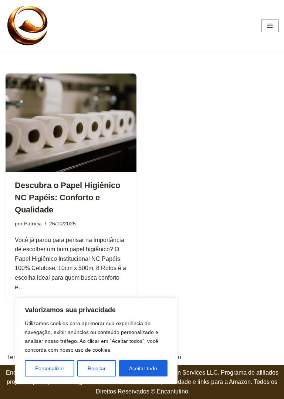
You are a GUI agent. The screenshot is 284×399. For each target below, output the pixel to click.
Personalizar (49, 368)
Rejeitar (97, 368)
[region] (96, 341)
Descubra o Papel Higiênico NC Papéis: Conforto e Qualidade (67, 197)
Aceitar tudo (143, 368)
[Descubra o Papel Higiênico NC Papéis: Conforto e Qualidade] (71, 123)
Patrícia (33, 223)
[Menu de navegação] (269, 26)
